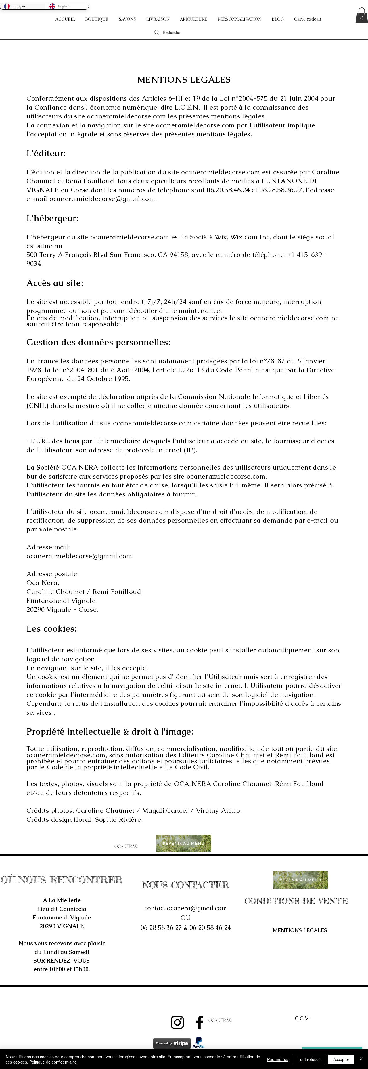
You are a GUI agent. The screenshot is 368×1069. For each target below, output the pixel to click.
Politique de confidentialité (53, 1062)
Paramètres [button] (277, 1059)
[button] (97, 16)
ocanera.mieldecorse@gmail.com (102, 198)
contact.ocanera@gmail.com (185, 908)
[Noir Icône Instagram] (177, 1022)
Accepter (341, 1059)
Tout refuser (309, 1059)
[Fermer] (361, 1059)
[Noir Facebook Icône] (199, 1022)
